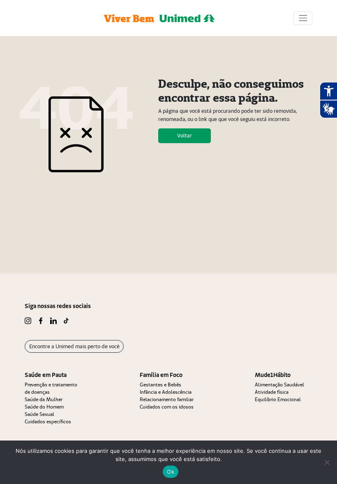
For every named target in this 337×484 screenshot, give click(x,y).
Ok (170, 471)
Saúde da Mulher (43, 399)
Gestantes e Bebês (160, 384)
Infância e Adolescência (166, 392)
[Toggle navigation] (302, 18)
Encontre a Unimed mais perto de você (74, 346)
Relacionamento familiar (167, 399)
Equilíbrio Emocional (278, 399)
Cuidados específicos (48, 421)
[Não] (327, 462)
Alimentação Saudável (279, 384)
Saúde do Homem (44, 407)
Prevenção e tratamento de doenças (51, 388)
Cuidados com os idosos (167, 407)
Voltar (184, 135)
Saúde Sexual (39, 414)
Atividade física (272, 392)
